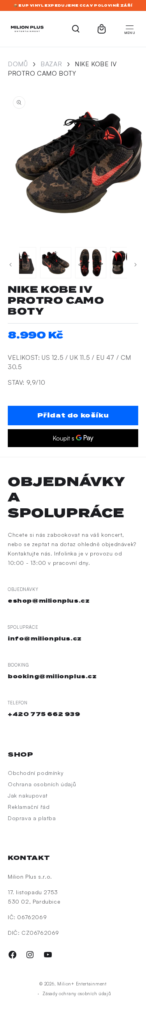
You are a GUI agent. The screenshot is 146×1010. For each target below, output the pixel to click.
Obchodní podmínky (35, 772)
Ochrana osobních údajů (42, 784)
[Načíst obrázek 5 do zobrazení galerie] (90, 262)
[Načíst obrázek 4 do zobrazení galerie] (55, 262)
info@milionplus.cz (45, 638)
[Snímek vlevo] (10, 264)
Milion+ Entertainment (82, 984)
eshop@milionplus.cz (49, 601)
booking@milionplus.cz (52, 676)
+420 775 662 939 (44, 714)
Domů (18, 64)
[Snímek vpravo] (135, 264)
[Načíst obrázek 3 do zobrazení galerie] (20, 262)
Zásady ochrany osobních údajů (76, 993)
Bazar (51, 64)
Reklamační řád (28, 806)
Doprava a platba (32, 818)
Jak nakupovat (28, 795)
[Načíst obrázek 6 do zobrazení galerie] (125, 262)
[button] (129, 28)
